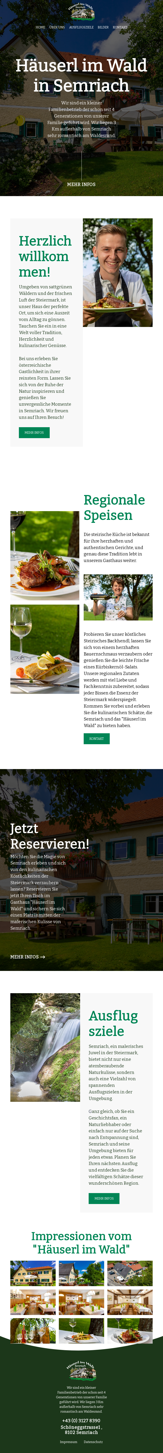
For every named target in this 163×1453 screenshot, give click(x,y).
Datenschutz (93, 1442)
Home (40, 27)
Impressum (68, 1442)
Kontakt (120, 27)
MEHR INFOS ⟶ (28, 957)
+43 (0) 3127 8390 (81, 1420)
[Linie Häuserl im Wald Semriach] (81, 166)
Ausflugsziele (81, 27)
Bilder (103, 27)
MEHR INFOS (81, 184)
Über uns (57, 27)
